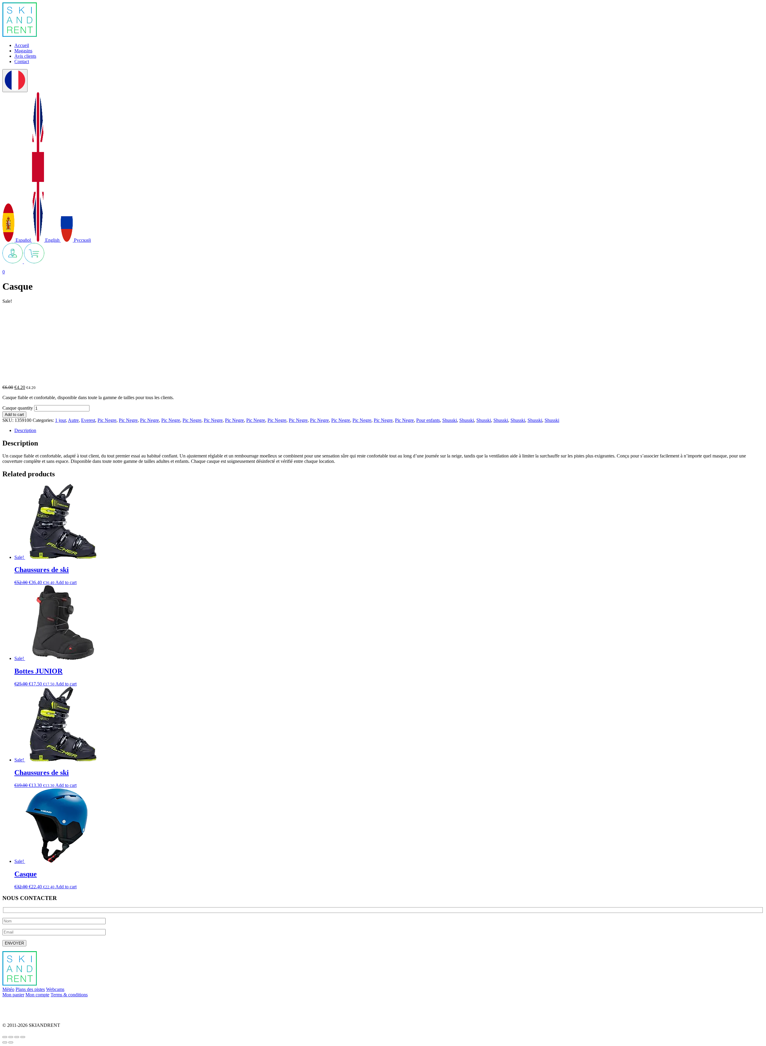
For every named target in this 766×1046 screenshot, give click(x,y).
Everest (88, 420)
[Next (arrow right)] (10, 1042)
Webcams (55, 989)
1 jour (60, 420)
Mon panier (13, 994)
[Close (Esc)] (4, 1037)
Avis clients (25, 56)
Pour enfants (428, 420)
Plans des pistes (30, 989)
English (52, 240)
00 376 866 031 (17, 1015)
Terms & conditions (69, 994)
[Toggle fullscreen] (16, 1037)
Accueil (21, 45)
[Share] (10, 1037)
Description (25, 430)
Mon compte (37, 994)
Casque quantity (17, 408)
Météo (8, 989)
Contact (21, 61)
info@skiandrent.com (22, 1004)
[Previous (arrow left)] (4, 1042)
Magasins (23, 50)
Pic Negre (107, 420)
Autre (73, 420)
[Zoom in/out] (22, 1037)
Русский (82, 240)
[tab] (389, 430)
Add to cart (14, 414)
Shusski (449, 420)
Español (23, 240)
